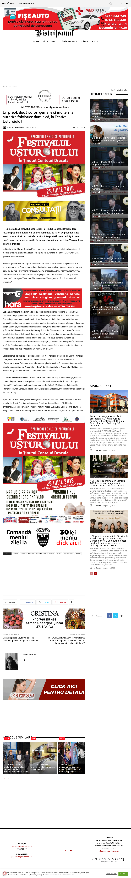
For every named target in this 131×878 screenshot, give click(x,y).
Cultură (15, 87)
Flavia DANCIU (98, 265)
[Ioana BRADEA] (5, 127)
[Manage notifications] (5, 873)
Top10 (7, 738)
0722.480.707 (22, 849)
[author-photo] (91, 450)
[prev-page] (4, 778)
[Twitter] (124, 3)
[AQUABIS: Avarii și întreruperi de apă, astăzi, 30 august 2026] (43, 758)
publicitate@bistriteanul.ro (22, 857)
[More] (71, 602)
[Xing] (24, 659)
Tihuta (78, 554)
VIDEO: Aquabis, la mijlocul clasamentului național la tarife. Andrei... (108, 114)
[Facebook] (121, 3)
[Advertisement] (65, 63)
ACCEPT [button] (123, 873)
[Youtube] (127, 3)
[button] (110, 4)
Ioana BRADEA (18, 127)
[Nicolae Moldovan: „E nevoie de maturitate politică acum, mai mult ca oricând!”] (109, 255)
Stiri (10, 87)
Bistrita (15, 554)
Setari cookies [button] (111, 873)
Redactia (97, 450)
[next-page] (8, 778)
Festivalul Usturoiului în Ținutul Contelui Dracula (37, 554)
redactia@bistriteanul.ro (22, 846)
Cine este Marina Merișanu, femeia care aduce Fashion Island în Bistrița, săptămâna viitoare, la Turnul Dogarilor (71, 769)
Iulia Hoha (97, 120)
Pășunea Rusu (68, 554)
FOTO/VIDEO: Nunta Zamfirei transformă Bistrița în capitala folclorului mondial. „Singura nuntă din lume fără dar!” (66, 640)
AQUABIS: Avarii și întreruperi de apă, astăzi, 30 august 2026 (43, 767)
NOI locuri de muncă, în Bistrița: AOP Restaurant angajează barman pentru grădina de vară (108, 483)
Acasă (5, 87)
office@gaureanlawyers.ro (109, 851)
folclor (59, 554)
